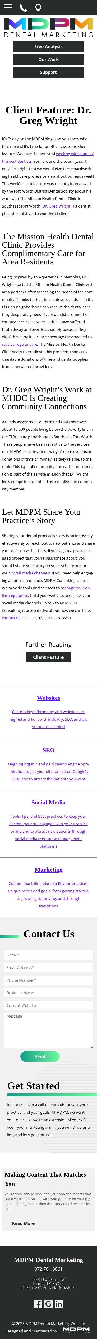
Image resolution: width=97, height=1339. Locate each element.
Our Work (48, 59)
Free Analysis (48, 46)
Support (48, 72)
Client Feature (48, 657)
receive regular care (19, 344)
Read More (23, 1223)
